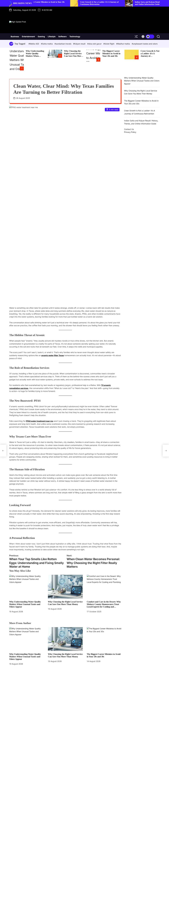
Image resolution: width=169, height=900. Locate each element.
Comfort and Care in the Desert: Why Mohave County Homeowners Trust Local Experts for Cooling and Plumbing (104, 606)
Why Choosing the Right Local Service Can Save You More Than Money (73, 55)
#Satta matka (47, 44)
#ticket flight (109, 44)
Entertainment (28, 36)
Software (62, 36)
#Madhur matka (123, 44)
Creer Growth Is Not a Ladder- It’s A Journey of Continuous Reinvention (79, 3)
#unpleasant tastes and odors (145, 44)
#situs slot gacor (94, 44)
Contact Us (129, 129)
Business (15, 36)
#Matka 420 (34, 44)
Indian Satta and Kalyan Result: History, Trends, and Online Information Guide (134, 3)
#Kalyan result (79, 44)
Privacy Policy (130, 132)
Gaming (41, 36)
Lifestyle (51, 36)
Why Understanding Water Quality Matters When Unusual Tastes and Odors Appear (35, 56)
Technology (74, 36)
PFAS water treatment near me (39, 421)
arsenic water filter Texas (52, 355)
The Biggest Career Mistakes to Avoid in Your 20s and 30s (111, 53)
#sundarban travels (63, 44)
